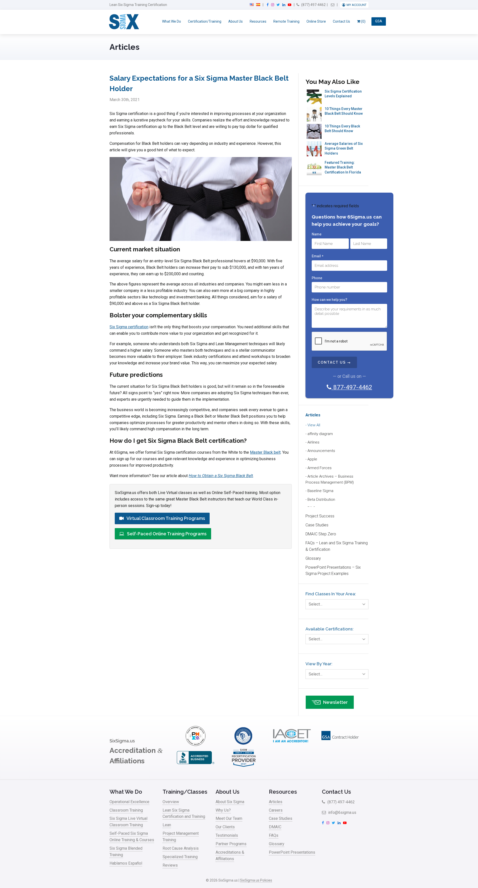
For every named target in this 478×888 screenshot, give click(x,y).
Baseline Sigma (320, 491)
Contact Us (341, 21)
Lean (167, 825)
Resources (258, 21)
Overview (171, 801)
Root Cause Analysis (181, 848)
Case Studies (316, 525)
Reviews (170, 865)
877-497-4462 (352, 387)
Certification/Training (204, 21)
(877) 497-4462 (313, 5)
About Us (235, 21)
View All (313, 425)
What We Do (171, 21)
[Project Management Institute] (195, 744)
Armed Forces (319, 468)
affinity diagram (320, 434)
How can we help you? (329, 300)
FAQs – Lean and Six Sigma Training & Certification (336, 546)
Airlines (313, 442)
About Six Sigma (230, 801)
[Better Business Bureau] (195, 766)
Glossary (313, 558)
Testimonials (227, 835)
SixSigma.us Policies (256, 880)
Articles (312, 415)
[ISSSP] (243, 744)
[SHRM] (243, 766)
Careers (276, 810)
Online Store (316, 21)
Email (317, 256)
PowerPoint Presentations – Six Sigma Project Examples (333, 570)
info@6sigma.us (341, 812)
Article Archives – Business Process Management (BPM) (329, 479)
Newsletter (335, 702)
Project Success (319, 516)
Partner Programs (231, 843)
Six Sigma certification (129, 327)
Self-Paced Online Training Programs (166, 533)
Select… (315, 604)
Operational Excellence (129, 801)
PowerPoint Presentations (292, 852)
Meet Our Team (229, 818)
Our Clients (225, 827)
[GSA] (340, 744)
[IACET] (291, 744)
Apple (312, 459)
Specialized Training (180, 856)
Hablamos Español (126, 863)
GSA (378, 21)
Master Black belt (265, 452)
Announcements (321, 450)
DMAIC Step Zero (320, 534)
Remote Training (286, 21)
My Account (356, 5)
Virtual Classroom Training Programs (165, 518)
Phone (317, 278)
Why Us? (223, 810)
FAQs (273, 835)
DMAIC (275, 827)
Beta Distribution (321, 499)
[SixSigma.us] (123, 22)
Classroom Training (126, 810)
